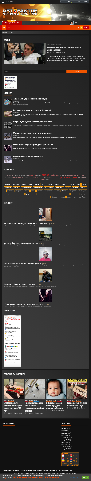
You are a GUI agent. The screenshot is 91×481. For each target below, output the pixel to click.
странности (56, 194)
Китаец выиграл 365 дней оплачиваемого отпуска (77, 404)
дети (78, 184)
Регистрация (65, 470)
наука (67, 175)
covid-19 (42, 177)
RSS (71, 470)
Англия (24, 184)
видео (45, 174)
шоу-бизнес (61, 175)
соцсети (47, 194)
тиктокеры (75, 194)
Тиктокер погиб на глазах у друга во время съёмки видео (21, 243)
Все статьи (11, 400)
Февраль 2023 (65, 437)
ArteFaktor (61, 53)
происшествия (68, 177)
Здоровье (59, 400)
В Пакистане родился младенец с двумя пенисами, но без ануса (54, 405)
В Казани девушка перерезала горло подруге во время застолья (33, 144)
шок (42, 179)
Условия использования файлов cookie (47, 470)
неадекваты (18, 178)
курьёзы (36, 177)
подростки (48, 177)
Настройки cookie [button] (75, 477)
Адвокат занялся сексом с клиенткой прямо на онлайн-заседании (64, 48)
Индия (30, 184)
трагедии (23, 175)
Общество (59, 44)
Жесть (54, 400)
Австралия (16, 184)
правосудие (82, 190)
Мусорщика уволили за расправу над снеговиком (28, 156)
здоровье (72, 175)
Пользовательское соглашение (11, 470)
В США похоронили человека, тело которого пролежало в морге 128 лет (13, 406)
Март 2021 (64, 444)
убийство (54, 175)
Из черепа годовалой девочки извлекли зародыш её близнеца (32, 121)
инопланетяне (38, 187)
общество (10, 175)
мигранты (19, 190)
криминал (26, 177)
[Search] (78, 27)
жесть (32, 175)
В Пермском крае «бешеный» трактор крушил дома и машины (32, 133)
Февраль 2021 (65, 446)
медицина (80, 175)
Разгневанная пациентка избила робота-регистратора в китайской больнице (31, 23)
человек (62, 197)
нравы (27, 175)
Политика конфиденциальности (28, 470)
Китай (52, 177)
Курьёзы (53, 44)
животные (38, 175)
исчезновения (49, 187)
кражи (68, 187)
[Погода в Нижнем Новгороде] (74, 1)
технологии (47, 179)
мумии (27, 190)
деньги (56, 177)
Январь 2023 (65, 440)
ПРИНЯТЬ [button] (85, 477)
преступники (17, 175)
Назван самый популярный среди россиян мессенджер (30, 99)
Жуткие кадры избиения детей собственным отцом (19, 284)
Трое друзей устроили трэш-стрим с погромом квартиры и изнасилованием (27, 223)
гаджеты (64, 184)
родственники (9, 177)
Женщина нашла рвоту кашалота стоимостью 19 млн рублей (32, 110)
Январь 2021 (65, 449)
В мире (5, 400)
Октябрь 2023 (65, 428)
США (30, 178)
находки (40, 190)
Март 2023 (64, 435)
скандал (40, 194)
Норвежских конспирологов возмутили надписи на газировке (22, 263)
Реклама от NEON (9, 311)
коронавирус (81, 177)
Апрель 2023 (65, 433)
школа (69, 197)
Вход (60, 470)
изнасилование (26, 187)
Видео (48, 44)
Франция (49, 184)
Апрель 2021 (65, 442)
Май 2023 (64, 431)
